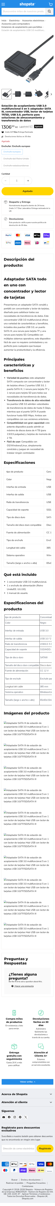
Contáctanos (27, 1186)
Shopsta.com (27, 1198)
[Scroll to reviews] (27, 124)
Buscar (14, 1179)
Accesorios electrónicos (33, 20)
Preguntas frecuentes (36, 1183)
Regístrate (45, 1148)
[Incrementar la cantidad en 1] (28, 181)
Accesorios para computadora (16, 23)
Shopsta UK (42, 1196)
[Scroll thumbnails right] (50, 94)
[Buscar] (49, 11)
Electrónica (14, 20)
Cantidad (6, 174)
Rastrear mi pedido (14, 1183)
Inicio (4, 20)
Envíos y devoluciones (30, 1179)
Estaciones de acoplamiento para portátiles (22, 27)
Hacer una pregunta (24, 986)
